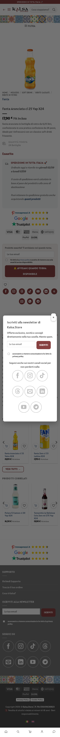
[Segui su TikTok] (42, 375)
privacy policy (17, 356)
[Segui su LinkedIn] (42, 391)
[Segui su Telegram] (36, 407)
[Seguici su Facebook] (17, 375)
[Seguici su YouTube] (24, 407)
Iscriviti (43, 345)
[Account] (42, 731)
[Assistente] (54, 731)
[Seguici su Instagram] (30, 375)
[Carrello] (30, 731)
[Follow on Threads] (17, 391)
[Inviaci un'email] (30, 391)
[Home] (6, 731)
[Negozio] (18, 731)
